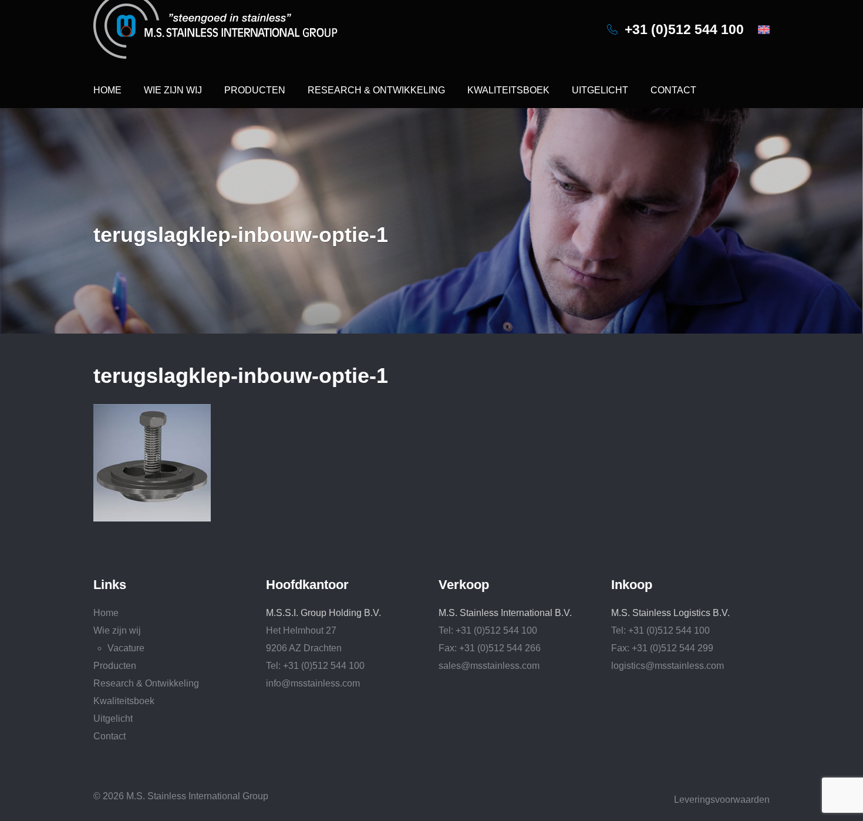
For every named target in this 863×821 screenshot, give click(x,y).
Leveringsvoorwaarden (722, 800)
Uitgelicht (600, 90)
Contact (673, 90)
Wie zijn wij (173, 90)
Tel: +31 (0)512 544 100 (315, 666)
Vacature (125, 648)
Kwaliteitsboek (508, 90)
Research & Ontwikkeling (376, 90)
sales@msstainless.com (489, 666)
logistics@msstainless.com (667, 666)
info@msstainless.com (313, 683)
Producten (254, 90)
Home (107, 90)
